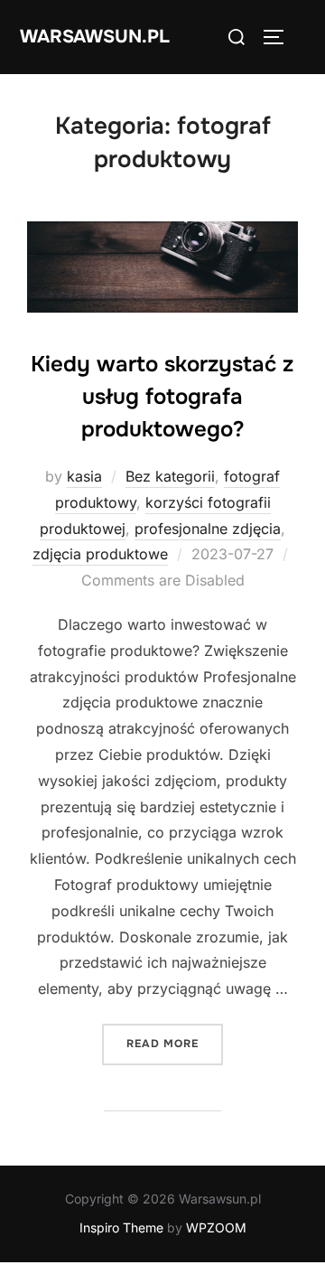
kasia (84, 476)
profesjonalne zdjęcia (208, 529)
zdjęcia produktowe (100, 554)
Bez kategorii (170, 476)
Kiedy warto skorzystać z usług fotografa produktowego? (162, 397)
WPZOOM (216, 1227)
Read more (174, 1043)
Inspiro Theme (121, 1227)
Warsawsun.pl (95, 36)
